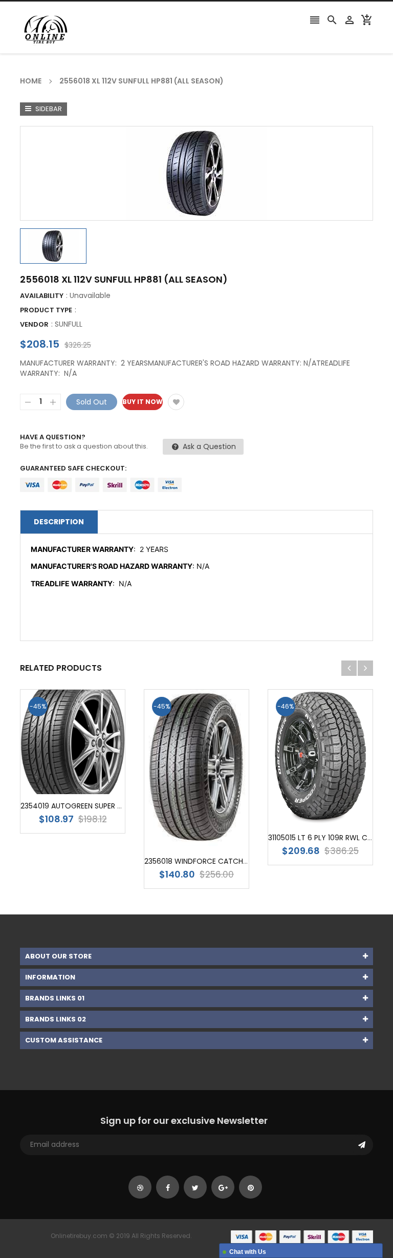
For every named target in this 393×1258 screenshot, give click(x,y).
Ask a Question (208, 446)
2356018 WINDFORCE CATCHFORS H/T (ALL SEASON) (234, 861)
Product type (46, 310)
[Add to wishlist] (176, 402)
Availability (41, 296)
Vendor (34, 324)
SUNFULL (68, 324)
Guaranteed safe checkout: (73, 468)
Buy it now (142, 401)
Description (59, 522)
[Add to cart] (88, 774)
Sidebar (48, 109)
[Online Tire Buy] (302, 1236)
